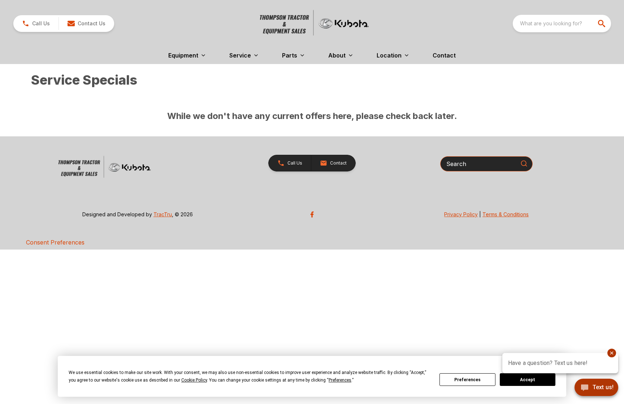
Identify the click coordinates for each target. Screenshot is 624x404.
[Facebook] (312, 214)
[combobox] (562, 23)
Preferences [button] (340, 380)
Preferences (467, 379)
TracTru (162, 214)
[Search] (523, 163)
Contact (444, 55)
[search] (602, 23)
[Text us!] (596, 388)
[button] (35, 23)
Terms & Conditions (505, 214)
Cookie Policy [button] (194, 380)
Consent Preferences (55, 242)
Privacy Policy (461, 214)
